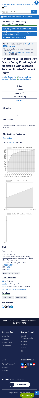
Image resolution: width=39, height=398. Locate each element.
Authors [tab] (19, 90)
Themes (24, 345)
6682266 (9, 269)
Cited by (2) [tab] (19, 93)
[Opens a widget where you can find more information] (27, 395)
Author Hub (6, 336)
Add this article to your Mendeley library (14, 289)
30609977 (9, 267)
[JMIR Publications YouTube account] (34, 364)
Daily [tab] (4, 142)
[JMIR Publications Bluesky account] (22, 364)
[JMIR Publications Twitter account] (25, 364)
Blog (22, 351)
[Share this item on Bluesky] (3, 307)
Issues (23, 348)
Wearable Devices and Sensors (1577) (14, 37)
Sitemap (5, 370)
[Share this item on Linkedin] (11, 307)
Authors (24, 341)
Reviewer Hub (7, 343)
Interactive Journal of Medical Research (17, 17)
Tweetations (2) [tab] (19, 97)
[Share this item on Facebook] (8, 307)
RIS (3, 286)
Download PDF (8, 297)
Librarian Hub (6, 346)
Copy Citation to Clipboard (11, 273)
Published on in (18, 45)
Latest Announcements (27, 337)
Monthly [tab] (11, 142)
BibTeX (4, 284)
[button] (36, 2)
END (3, 281)
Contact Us (5, 367)
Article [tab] (19, 86)
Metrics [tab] (19, 100)
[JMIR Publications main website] (19, 5)
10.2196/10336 (9, 265)
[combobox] (20, 12)
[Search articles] (34, 12)
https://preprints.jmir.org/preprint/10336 (17, 52)
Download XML (21, 297)
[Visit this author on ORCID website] (24, 77)
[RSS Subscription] (25, 367)
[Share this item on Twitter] (5, 307)
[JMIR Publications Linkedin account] (31, 364)
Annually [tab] (19, 142)
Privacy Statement (8, 364)
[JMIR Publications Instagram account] (22, 367)
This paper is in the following (14, 22)
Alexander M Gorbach (9, 79)
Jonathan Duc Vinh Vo (9, 77)
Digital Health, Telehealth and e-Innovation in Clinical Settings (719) (18, 29)
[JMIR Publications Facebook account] (28, 364)
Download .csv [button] (7, 138)
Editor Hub (5, 339)
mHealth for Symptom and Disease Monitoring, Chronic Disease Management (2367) (18, 33)
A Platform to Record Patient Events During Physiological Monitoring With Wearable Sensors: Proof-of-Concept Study (19, 66)
